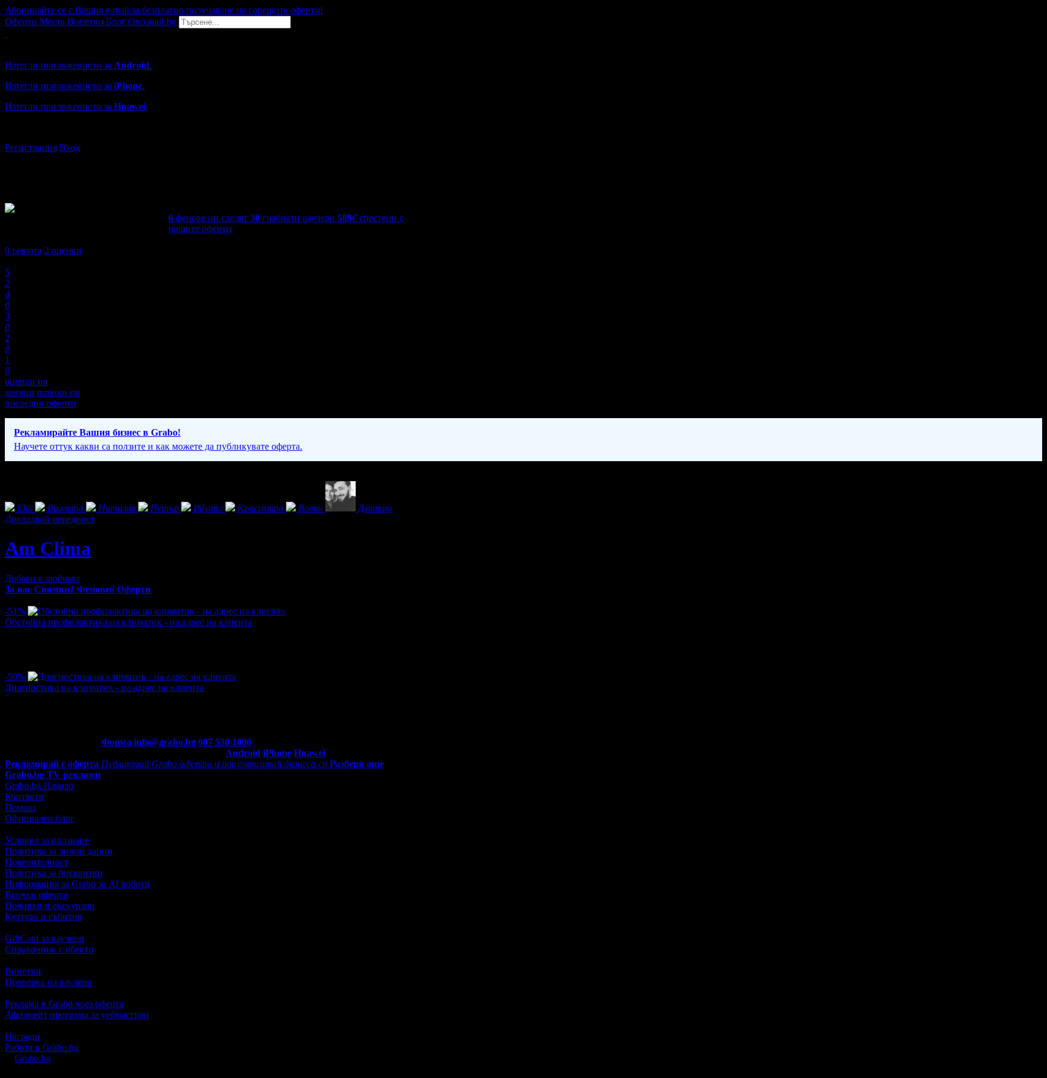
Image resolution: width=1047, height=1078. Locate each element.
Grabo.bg (33, 1058)
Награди (22, 1036)
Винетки (23, 971)
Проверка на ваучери (48, 982)
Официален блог (40, 818)
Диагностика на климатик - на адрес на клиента (104, 687)
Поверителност (36, 862)
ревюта (23, 250)
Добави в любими (42, 578)
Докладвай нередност (50, 519)
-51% (15, 611)
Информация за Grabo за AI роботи (77, 884)
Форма (116, 742)
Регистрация (31, 147)
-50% (15, 676)
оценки (63, 250)
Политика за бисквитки (54, 873)
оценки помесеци (26, 387)
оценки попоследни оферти (42, 397)
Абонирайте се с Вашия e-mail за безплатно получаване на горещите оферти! (164, 10)
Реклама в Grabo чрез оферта (64, 1004)
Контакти (24, 796)
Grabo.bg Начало (39, 785)
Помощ (20, 807)
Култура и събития (43, 916)
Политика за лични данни (59, 851)
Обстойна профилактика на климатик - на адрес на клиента (128, 622)
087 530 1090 (224, 742)
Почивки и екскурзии (50, 905)
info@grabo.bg (165, 742)
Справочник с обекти (49, 949)
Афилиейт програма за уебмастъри (77, 1015)
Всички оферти (36, 895)
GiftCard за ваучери (44, 938)
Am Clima (48, 548)
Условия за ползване (47, 840)
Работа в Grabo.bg (42, 1047)
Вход (69, 147)
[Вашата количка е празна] (6, 33)
